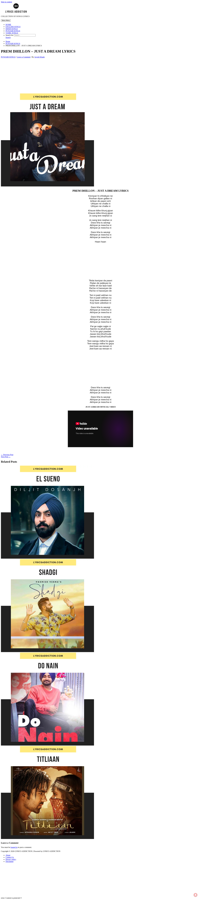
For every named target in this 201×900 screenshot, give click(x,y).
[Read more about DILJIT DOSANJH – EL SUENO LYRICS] (47, 558)
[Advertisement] (100, 76)
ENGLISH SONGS (13, 27)
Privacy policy (11, 859)
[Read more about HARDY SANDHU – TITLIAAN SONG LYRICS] (47, 838)
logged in (14, 847)
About (8, 855)
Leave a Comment (23, 57)
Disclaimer (9, 861)
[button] (8, 37)
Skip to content (6, 2)
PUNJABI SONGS (13, 31)
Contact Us (10, 857)
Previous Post (7, 455)
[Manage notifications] (195, 895)
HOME (8, 25)
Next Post (5, 457)
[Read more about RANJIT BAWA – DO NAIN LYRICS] (47, 745)
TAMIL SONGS (12, 33)
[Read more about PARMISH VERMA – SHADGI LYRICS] (47, 651)
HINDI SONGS (12, 29)
